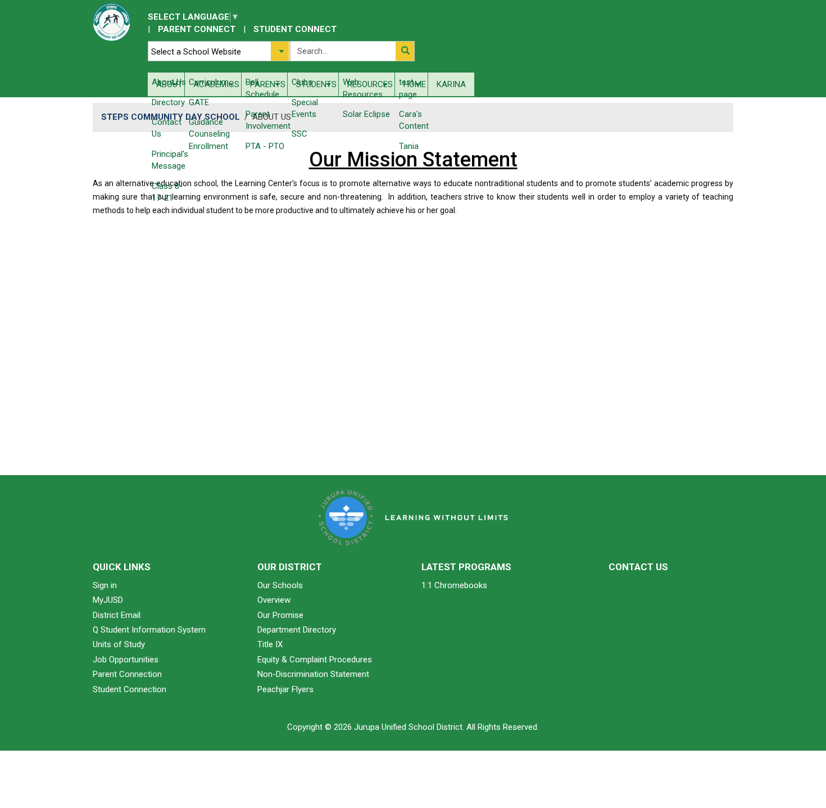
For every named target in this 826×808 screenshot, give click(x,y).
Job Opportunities (125, 659)
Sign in (105, 585)
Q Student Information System (149, 630)
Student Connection (129, 689)
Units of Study (119, 644)
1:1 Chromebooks (454, 585)
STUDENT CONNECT (295, 29)
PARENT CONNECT (196, 29)
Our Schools (280, 585)
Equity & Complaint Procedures (314, 659)
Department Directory (296, 630)
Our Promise (280, 615)
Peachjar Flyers (285, 689)
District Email (116, 615)
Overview (274, 600)
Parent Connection (127, 674)
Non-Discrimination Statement (313, 674)
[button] (405, 51)
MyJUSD (108, 600)
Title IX (270, 644)
